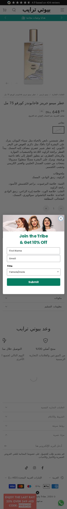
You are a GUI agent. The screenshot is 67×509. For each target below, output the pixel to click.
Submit (33, 282)
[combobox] (32, 272)
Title (9, 266)
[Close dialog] (60, 218)
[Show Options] (57, 272)
